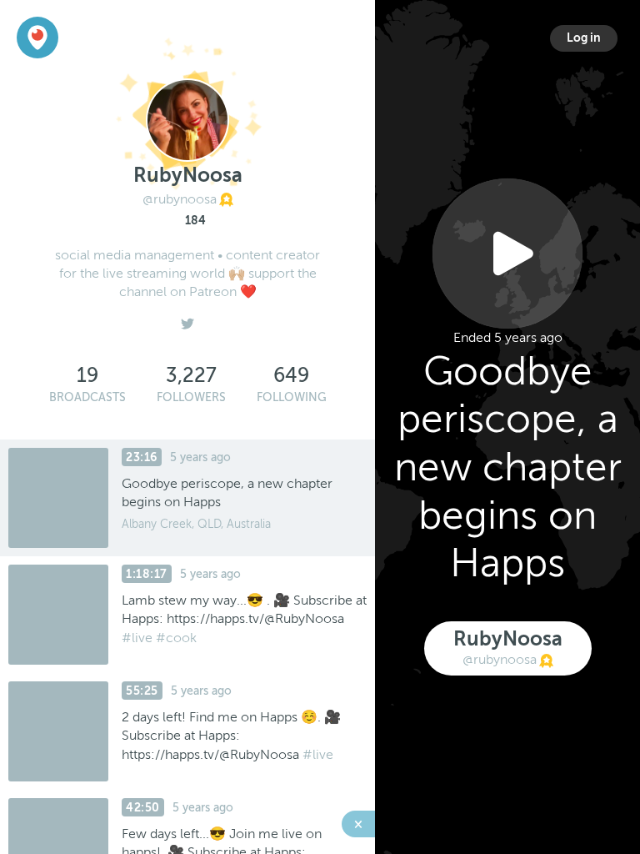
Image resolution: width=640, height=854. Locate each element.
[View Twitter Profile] (188, 319)
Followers (191, 397)
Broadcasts (87, 397)
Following (292, 397)
